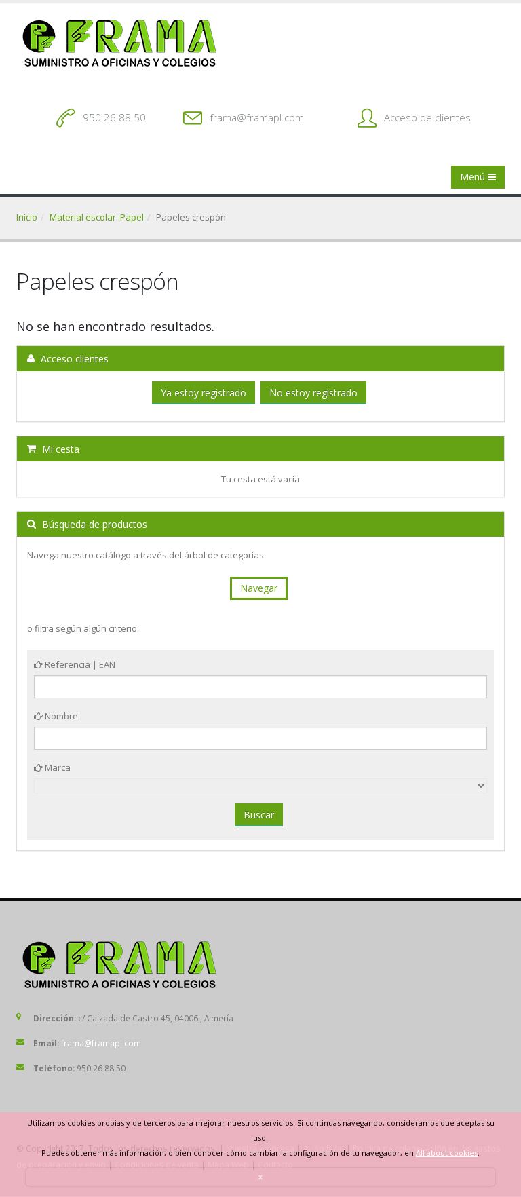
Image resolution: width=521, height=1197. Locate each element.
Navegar (258, 588)
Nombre (60, 716)
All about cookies (447, 1152)
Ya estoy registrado (203, 392)
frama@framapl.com (257, 117)
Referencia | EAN (79, 664)
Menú (474, 176)
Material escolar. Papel (97, 217)
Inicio (26, 217)
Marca (57, 767)
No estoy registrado (313, 392)
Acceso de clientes (427, 117)
